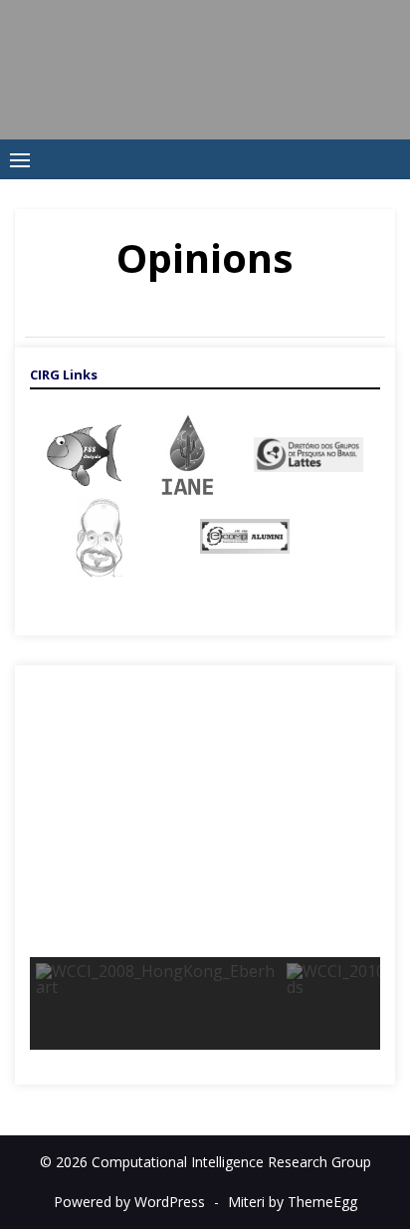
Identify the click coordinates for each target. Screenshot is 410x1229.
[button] (53, 829)
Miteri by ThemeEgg (292, 1201)
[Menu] (20, 159)
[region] (205, 875)
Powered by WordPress (129, 1201)
